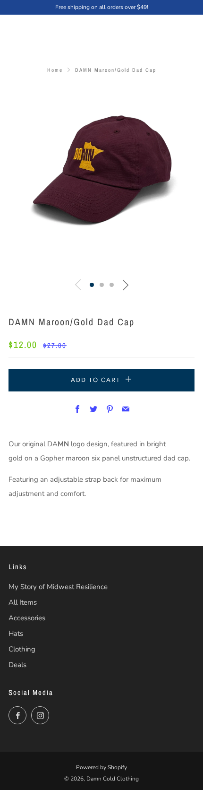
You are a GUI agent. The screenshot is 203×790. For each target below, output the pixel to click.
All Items (22, 602)
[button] (92, 285)
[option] (101, 178)
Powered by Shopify (101, 767)
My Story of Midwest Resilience (58, 586)
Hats (15, 633)
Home (55, 70)
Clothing (21, 649)
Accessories (26, 618)
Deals (17, 664)
